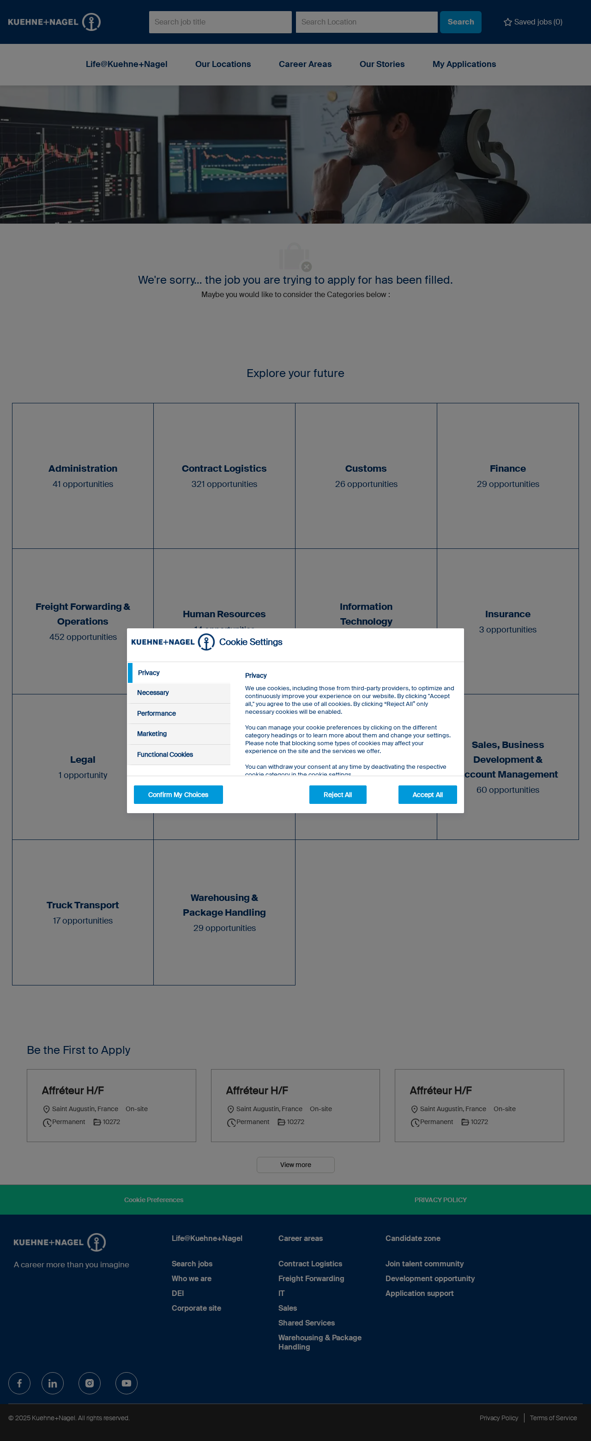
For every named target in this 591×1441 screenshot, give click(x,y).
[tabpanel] (351, 746)
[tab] (178, 673)
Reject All (338, 794)
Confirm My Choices (178, 794)
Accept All (428, 794)
